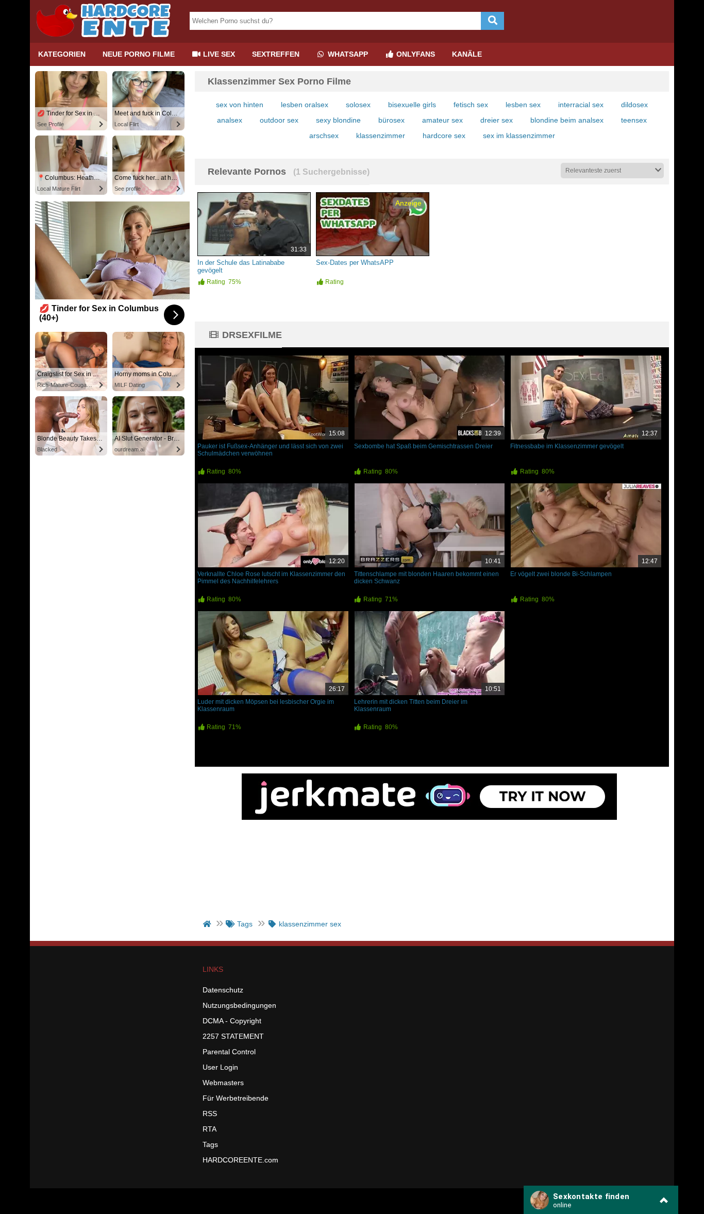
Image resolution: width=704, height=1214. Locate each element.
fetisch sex (471, 104)
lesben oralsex (304, 104)
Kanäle (467, 54)
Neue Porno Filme (139, 54)
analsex (229, 120)
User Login (220, 1067)
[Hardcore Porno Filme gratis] (107, 39)
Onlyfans (414, 54)
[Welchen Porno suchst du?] (492, 21)
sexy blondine (338, 120)
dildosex (634, 104)
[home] (208, 924)
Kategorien (62, 54)
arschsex (324, 135)
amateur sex (442, 120)
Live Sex (218, 54)
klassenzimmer (380, 135)
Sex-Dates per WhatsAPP (355, 262)
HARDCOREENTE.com (240, 1160)
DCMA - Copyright (232, 1021)
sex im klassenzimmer (519, 135)
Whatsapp (347, 54)
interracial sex (581, 104)
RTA (209, 1129)
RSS (210, 1113)
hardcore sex (444, 135)
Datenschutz (223, 990)
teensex (634, 120)
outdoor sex (279, 120)
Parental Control (229, 1052)
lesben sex (523, 104)
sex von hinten (239, 104)
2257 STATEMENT (233, 1036)
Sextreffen (275, 54)
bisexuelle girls (412, 104)
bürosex (391, 120)
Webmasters (223, 1082)
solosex (358, 104)
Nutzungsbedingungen (239, 1005)
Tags (210, 1144)
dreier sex (496, 120)
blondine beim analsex (567, 120)
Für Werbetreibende (236, 1098)
